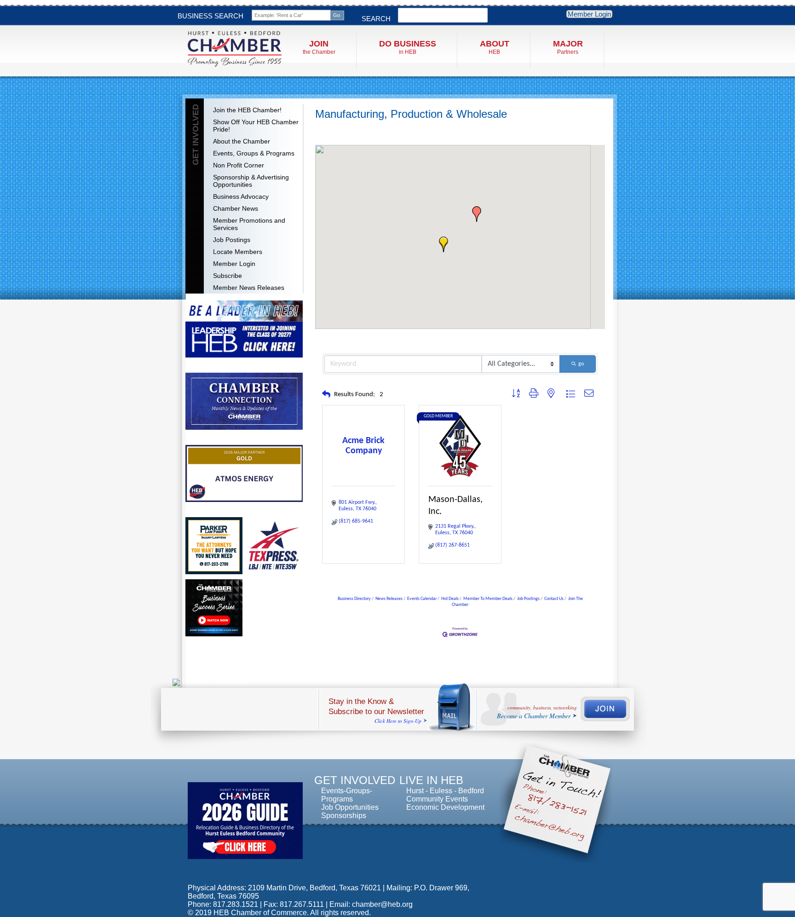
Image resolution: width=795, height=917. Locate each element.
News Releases (389, 598)
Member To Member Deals (488, 598)
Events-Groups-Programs (346, 795)
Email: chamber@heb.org (371, 904)
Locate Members (237, 251)
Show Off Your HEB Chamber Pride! (256, 125)
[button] (443, 244)
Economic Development (445, 807)
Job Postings (231, 239)
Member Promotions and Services (249, 224)
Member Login (589, 14)
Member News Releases (248, 287)
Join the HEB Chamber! (247, 110)
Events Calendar (422, 598)
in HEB (407, 47)
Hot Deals (450, 598)
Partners (568, 47)
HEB (494, 47)
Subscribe (227, 275)
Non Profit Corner (238, 165)
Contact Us (554, 598)
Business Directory (354, 598)
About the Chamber (241, 141)
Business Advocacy (241, 196)
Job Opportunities (350, 807)
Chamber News (235, 208)
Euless (441, 791)
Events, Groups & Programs (253, 153)
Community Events (437, 799)
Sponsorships (343, 815)
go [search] (581, 364)
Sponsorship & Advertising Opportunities (251, 180)
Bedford (471, 791)
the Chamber (319, 47)
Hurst (415, 791)
